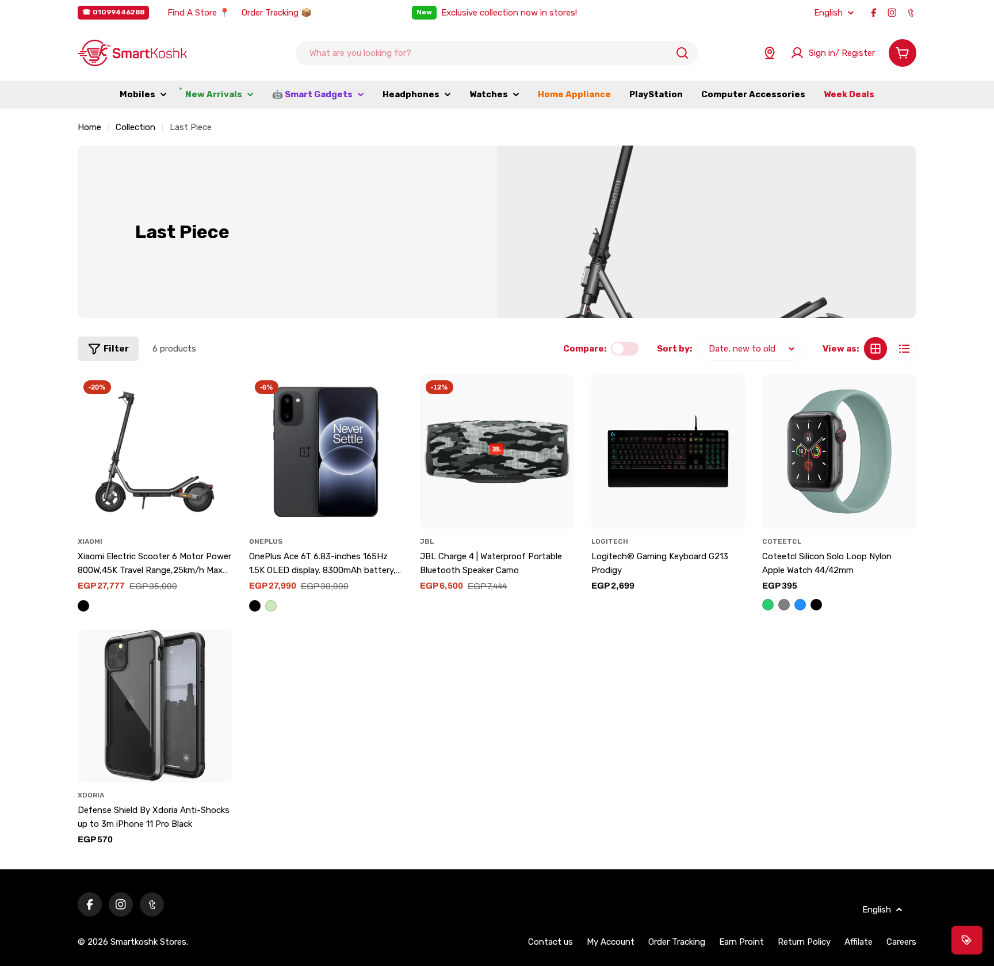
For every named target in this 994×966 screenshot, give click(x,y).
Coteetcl (781, 541)
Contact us (550, 942)
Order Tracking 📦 (277, 12)
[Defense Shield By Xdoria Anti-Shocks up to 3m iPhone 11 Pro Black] (155, 706)
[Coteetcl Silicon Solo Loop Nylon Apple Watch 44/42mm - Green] (768, 604)
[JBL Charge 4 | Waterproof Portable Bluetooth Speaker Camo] (497, 452)
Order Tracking (676, 942)
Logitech (609, 541)
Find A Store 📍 (198, 12)
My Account (610, 942)
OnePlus (265, 541)
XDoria (91, 795)
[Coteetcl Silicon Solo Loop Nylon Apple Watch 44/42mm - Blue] (800, 604)
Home (89, 127)
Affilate (858, 942)
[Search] (682, 53)
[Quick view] (217, 398)
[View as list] (904, 349)
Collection (135, 127)
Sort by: (674, 348)
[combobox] (497, 53)
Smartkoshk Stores (148, 942)
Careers (901, 942)
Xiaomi (90, 541)
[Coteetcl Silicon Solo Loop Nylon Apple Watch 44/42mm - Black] (816, 604)
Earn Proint (741, 942)
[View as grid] (875, 349)
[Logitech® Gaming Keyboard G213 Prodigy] (668, 452)
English (828, 13)
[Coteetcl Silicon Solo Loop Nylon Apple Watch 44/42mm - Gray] (784, 604)
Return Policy (804, 942)
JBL (427, 541)
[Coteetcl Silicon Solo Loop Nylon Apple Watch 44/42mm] (839, 452)
